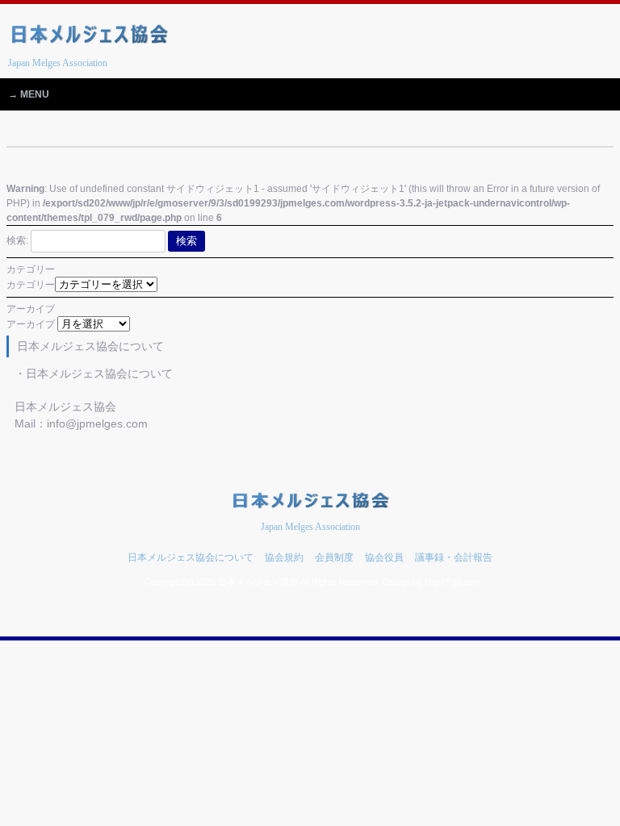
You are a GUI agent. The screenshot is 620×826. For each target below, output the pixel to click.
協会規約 (284, 557)
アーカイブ (30, 324)
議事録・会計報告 (453, 557)
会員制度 (334, 557)
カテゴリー (30, 284)
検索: (17, 240)
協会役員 (384, 557)
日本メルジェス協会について (190, 557)
